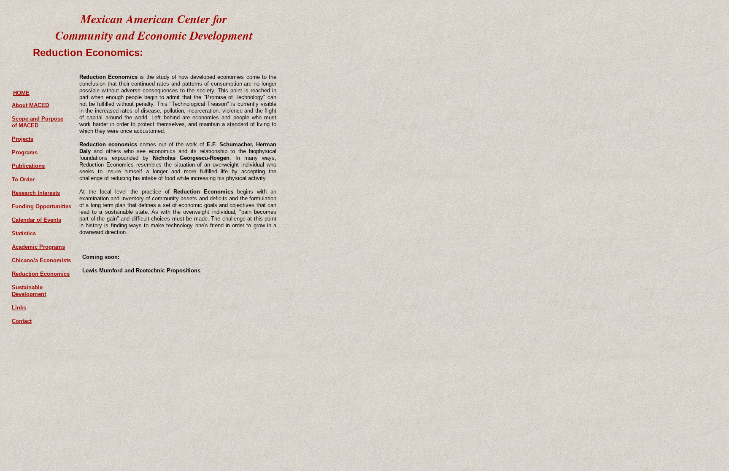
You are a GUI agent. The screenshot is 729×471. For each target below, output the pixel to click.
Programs (25, 152)
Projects (22, 139)
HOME (21, 93)
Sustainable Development (29, 290)
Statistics (24, 233)
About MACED (30, 105)
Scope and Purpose (37, 119)
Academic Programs (38, 247)
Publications (28, 166)
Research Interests (36, 193)
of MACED (25, 125)
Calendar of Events (36, 220)
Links (19, 307)
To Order (23, 179)
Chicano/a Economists (41, 260)
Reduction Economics (41, 274)
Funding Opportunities (41, 206)
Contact (22, 321)
